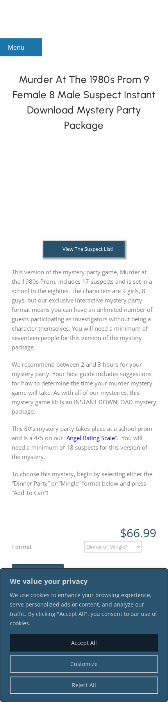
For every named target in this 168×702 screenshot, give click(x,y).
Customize (84, 664)
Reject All (84, 685)
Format (22, 547)
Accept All (84, 642)
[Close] (159, 575)
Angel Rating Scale (90, 438)
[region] (84, 635)
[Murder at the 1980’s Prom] (84, 197)
